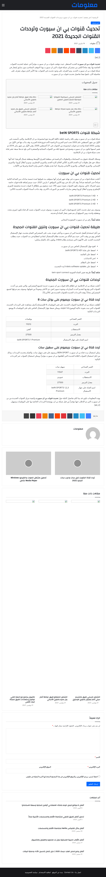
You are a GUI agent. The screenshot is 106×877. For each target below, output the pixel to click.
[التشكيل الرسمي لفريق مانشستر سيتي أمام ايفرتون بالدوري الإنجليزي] (85, 597)
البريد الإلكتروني (94, 767)
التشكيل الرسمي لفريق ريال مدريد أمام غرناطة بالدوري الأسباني (23, 110)
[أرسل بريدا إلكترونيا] (88, 43)
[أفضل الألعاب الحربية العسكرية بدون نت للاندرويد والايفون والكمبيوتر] (93, 843)
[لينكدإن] (85, 50)
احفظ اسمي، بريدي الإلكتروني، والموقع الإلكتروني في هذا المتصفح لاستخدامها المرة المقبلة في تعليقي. (62, 777)
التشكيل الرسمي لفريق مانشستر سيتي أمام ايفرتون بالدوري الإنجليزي (86, 698)
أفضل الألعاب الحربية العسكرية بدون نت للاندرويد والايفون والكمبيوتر (58, 840)
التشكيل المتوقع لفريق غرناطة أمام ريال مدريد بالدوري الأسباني (53, 698)
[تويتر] (91, 50)
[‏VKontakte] (60, 50)
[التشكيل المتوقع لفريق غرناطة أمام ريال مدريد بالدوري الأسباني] (53, 597)
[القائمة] (3, 6)
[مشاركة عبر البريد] (32, 416)
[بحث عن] (102, 6)
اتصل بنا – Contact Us (72, 872)
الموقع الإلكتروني (45, 767)
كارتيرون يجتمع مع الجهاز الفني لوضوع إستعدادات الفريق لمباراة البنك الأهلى (22, 699)
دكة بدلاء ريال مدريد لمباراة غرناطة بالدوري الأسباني (68, 110)
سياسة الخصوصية (31, 872)
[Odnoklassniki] (54, 50)
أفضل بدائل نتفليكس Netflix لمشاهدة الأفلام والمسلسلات (61, 828)
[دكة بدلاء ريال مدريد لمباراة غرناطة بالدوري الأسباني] (90, 111)
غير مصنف (87, 17)
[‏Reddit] (66, 50)
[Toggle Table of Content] (94, 125)
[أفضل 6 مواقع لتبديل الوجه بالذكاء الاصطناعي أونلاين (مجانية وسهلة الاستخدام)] (93, 809)
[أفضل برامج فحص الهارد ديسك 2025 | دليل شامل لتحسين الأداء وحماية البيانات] (93, 855)
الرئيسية (95, 17)
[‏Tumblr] (78, 50)
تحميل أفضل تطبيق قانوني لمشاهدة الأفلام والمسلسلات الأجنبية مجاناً (56, 816)
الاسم (97, 757)
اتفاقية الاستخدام (45, 872)
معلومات (92, 43)
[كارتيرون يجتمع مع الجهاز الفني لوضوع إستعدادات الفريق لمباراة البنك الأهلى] (20, 597)
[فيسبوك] (97, 50)
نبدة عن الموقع (57, 872)
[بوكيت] (47, 50)
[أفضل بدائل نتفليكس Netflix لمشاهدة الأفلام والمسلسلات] (93, 832)
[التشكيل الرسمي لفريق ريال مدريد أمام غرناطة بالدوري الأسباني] (45, 112)
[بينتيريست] (72, 50)
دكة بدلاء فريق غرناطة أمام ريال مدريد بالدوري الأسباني (21, 98)
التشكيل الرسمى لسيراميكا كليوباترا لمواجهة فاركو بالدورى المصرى (67, 98)
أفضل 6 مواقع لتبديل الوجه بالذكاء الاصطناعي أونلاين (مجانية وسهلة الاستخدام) (53, 805)
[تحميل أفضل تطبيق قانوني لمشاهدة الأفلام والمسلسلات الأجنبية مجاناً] (93, 820)
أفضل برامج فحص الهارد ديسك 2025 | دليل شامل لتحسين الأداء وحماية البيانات (53, 851)
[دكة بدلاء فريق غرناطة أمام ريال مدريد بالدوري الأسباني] (45, 99)
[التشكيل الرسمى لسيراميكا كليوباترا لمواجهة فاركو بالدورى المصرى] (90, 100)
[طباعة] (26, 416)
